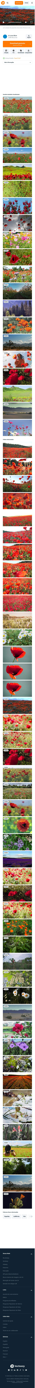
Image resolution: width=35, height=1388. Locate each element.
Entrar (26, 3)
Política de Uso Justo (16, 1384)
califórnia (16, 1215)
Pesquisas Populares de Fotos (12, 1308)
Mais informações (9, 61)
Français (5, 1355)
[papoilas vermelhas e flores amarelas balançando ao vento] (17, 138)
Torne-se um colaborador (10, 1332)
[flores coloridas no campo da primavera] (17, 154)
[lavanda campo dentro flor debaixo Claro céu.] (17, 858)
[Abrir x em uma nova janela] (22, 1371)
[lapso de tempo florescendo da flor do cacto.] (17, 1200)
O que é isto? (17, 58)
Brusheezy (6, 1257)
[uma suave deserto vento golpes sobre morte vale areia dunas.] (17, 1012)
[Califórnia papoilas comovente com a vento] (17, 927)
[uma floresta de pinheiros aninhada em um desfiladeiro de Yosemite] (17, 308)
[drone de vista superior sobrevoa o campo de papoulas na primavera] (17, 188)
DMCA (5, 1299)
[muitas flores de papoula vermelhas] (17, 104)
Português (6, 1349)
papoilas (7, 1215)
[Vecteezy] (3, 3)
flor (24, 1215)
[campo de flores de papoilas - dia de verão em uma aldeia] (17, 273)
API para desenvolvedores (10, 1273)
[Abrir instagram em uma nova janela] (11, 1371)
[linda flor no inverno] (17, 290)
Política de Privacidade (22, 1382)
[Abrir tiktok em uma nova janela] (19, 1371)
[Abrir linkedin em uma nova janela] (14, 1371)
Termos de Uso (10, 1382)
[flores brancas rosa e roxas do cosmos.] (17, 427)
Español (5, 1346)
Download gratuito (17, 44)
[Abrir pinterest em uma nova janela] (17, 1371)
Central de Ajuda (8, 1322)
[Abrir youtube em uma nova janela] (25, 1371)
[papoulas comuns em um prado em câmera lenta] (17, 256)
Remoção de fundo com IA (11, 1282)
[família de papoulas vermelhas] (17, 325)
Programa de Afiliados (9, 1302)
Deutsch (5, 1352)
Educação (6, 1270)
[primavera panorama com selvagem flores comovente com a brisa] (17, 790)
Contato (5, 1325)
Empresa (5, 1267)
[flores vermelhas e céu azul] (17, 205)
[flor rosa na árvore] (17, 1131)
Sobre (4, 1328)
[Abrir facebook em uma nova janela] (8, 1371)
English (5, 1342)
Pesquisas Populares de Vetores (12, 1305)
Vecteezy (5, 1260)
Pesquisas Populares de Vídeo (12, 1312)
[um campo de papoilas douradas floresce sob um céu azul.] (17, 705)
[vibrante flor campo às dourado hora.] (17, 1080)
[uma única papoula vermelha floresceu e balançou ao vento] (17, 824)
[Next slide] (28, 1216)
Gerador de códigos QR (10, 1285)
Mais (4, 1358)
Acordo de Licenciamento (10, 1295)
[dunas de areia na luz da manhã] (17, 410)
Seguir (29, 37)
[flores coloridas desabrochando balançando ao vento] (17, 239)
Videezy (5, 1263)
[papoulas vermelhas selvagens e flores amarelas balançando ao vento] (17, 121)
